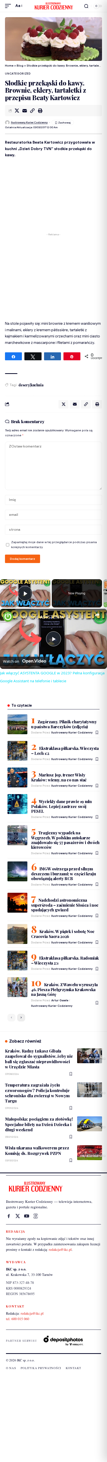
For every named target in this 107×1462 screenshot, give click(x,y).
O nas (11, 1368)
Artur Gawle (59, 1000)
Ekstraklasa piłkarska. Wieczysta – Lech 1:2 (65, 751)
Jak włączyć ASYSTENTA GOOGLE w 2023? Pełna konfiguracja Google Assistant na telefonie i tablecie (52, 617)
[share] (97, 614)
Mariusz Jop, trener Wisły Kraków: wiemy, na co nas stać (59, 777)
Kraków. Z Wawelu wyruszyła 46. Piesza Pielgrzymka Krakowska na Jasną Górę (64, 989)
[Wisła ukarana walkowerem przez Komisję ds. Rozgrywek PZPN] (89, 1152)
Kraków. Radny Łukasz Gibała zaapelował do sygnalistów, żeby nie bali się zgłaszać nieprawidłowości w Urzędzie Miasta (39, 1058)
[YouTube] (26, 1216)
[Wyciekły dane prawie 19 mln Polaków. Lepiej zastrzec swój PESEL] (17, 804)
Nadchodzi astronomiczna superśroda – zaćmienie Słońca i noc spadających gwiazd (65, 904)
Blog (20, 65)
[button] (9, 6)
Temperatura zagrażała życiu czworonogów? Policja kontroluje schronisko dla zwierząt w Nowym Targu (37, 1092)
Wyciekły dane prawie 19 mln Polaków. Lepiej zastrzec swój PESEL (61, 806)
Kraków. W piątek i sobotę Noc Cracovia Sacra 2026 (63, 934)
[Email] (24, 111)
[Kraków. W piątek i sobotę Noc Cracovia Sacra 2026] (17, 934)
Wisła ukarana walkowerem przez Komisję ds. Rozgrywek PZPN (37, 1150)
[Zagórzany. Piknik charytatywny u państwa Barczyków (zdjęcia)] (17, 724)
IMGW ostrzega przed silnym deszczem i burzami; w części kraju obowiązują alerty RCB (63, 873)
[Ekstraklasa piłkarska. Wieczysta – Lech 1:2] (17, 751)
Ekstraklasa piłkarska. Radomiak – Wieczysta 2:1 (65, 960)
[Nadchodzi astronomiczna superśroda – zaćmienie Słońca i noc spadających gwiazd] (17, 903)
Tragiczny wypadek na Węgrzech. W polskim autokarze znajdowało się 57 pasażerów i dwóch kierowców (65, 840)
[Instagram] (35, 1216)
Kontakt (73, 1368)
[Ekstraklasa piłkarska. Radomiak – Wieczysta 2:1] (17, 961)
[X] (17, 1216)
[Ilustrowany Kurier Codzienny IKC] (53, 6)
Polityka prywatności (41, 1368)
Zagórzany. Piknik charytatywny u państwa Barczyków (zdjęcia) (64, 724)
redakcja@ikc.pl (60, 1249)
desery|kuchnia (30, 385)
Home (9, 65)
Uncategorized (18, 73)
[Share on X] (16, 111)
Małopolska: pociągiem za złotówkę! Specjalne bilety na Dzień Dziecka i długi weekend (39, 1124)
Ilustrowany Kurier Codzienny (29, 122)
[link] (8, 617)
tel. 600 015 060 (17, 1318)
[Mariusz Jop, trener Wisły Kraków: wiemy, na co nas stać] (17, 777)
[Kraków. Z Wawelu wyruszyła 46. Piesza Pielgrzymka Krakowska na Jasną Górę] (17, 987)
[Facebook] (8, 1216)
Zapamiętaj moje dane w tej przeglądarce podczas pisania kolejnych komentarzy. (54, 544)
